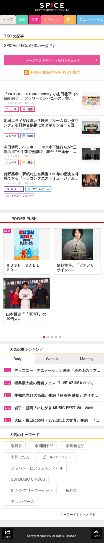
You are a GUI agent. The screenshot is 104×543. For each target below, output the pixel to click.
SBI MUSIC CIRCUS (28, 479)
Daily (17, 358)
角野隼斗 (73, 490)
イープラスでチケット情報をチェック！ (54, 60)
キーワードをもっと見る (77, 514)
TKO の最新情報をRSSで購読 (55, 72)
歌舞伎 (16, 445)
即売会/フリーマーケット (32, 490)
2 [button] (48, 337)
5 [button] (60, 337)
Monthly (86, 358)
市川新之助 (75, 445)
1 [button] (44, 337)
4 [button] (56, 337)
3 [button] (52, 337)
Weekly (52, 358)
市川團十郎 (44, 445)
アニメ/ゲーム (22, 501)
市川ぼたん (20, 456)
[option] (52, 278)
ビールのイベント (57, 456)
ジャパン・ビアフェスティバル (37, 468)
